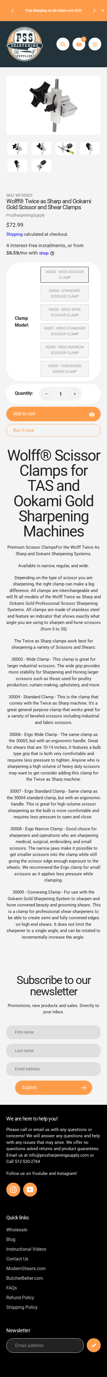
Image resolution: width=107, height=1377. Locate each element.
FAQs (11, 1288)
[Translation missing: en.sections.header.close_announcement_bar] (103, 10)
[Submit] (94, 1345)
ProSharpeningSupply (25, 215)
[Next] (94, 10)
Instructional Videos (26, 1249)
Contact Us (17, 1259)
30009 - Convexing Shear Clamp (64, 369)
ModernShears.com (26, 1268)
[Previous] (13, 10)
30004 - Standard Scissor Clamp (64, 293)
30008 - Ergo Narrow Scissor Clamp (64, 350)
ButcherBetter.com (24, 1278)
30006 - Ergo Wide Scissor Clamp (65, 312)
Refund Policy (20, 1297)
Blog (10, 1239)
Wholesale (16, 1229)
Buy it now (23, 430)
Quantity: (24, 393)
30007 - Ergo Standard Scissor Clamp (65, 331)
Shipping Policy (22, 1307)
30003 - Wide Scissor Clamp (65, 275)
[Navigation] (94, 44)
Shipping (14, 234)
